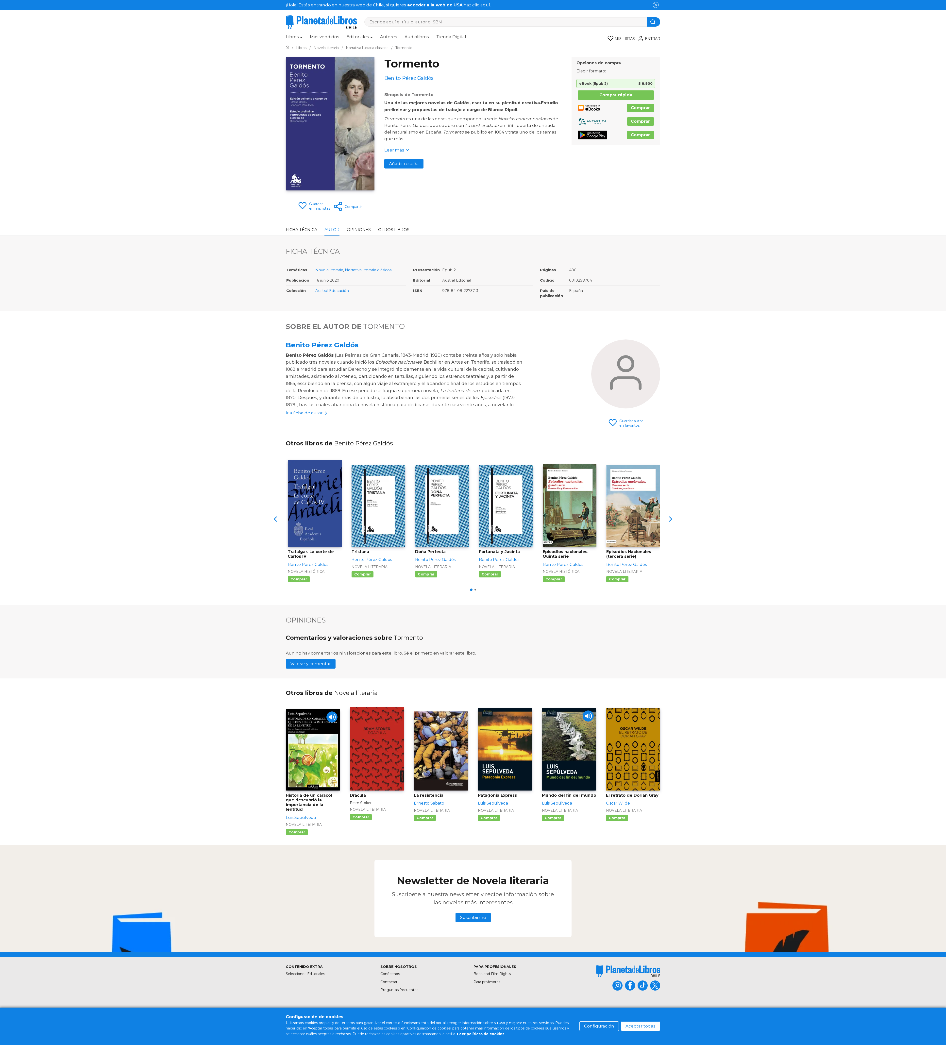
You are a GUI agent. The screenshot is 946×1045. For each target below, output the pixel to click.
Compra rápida (615, 95)
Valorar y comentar (310, 663)
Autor (331, 229)
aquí (485, 4)
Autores (388, 36)
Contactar (388, 982)
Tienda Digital (451, 36)
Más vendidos (324, 36)
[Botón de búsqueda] (653, 22)
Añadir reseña (404, 163)
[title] (628, 971)
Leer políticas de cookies (480, 1034)
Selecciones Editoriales (305, 974)
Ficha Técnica (301, 229)
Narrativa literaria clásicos (368, 270)
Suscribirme (473, 917)
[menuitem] (294, 38)
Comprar (640, 107)
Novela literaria (329, 270)
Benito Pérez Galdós (322, 345)
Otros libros (393, 229)
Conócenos (390, 974)
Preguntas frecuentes (399, 990)
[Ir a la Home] (287, 48)
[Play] (332, 717)
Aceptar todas (640, 1026)
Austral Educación (332, 290)
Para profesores (486, 982)
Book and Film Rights (492, 974)
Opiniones (359, 229)
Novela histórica (306, 571)
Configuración (599, 1026)
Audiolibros (417, 36)
